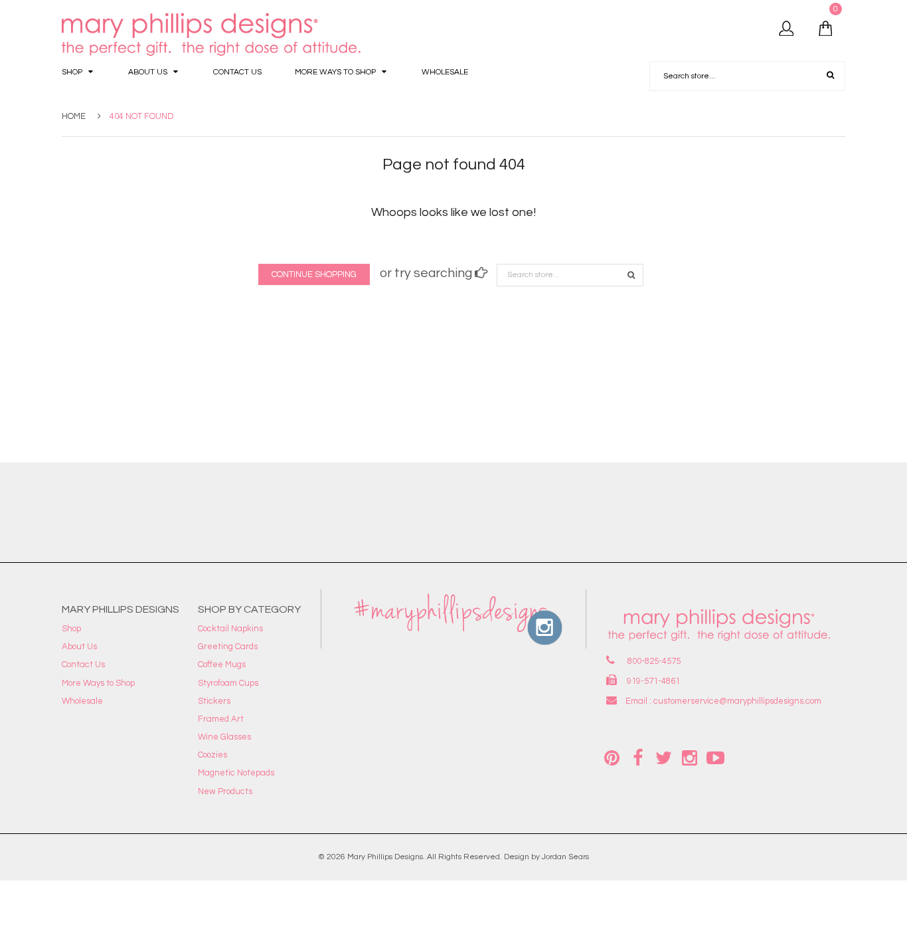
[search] (830, 75)
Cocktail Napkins (230, 628)
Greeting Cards (228, 646)
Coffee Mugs (222, 664)
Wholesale (82, 701)
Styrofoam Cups (228, 683)
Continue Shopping (314, 274)
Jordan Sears (565, 857)
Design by (522, 857)
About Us (79, 646)
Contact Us (83, 664)
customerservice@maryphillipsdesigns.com (737, 701)
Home (74, 116)
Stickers (214, 701)
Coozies (212, 755)
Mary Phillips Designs (385, 857)
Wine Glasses (224, 737)
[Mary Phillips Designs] (213, 35)
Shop (71, 628)
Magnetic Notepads (236, 772)
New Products (225, 791)
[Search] (631, 275)
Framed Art (221, 719)
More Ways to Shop (98, 683)
